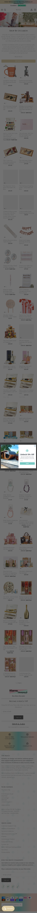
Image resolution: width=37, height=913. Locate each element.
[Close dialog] (35, 446)
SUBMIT (27, 463)
